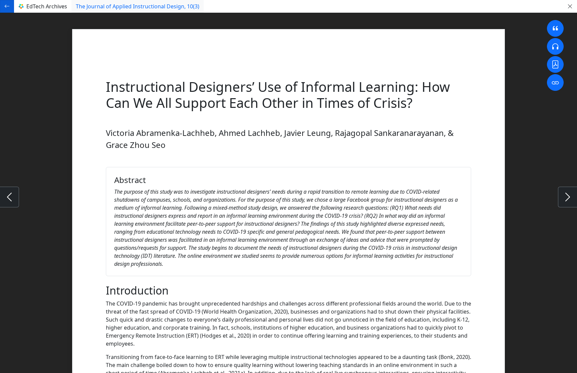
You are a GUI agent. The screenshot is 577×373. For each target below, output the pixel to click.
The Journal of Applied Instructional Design (137, 6)
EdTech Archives (46, 6)
